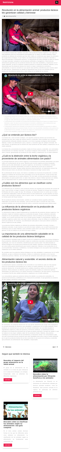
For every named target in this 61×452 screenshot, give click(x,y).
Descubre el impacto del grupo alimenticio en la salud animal (14, 362)
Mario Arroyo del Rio (11, 16)
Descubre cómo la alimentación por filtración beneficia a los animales (44, 376)
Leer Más (8, 380)
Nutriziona (8, 2)
